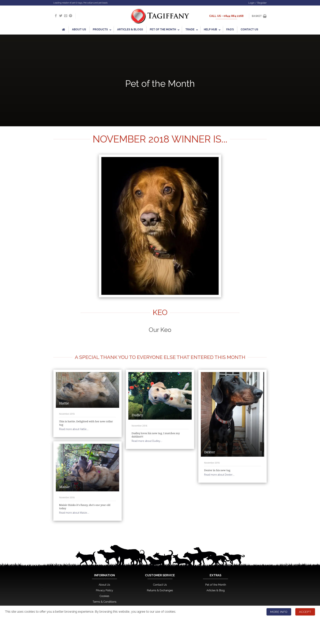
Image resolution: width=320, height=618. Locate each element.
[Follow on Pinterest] (70, 16)
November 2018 (66, 413)
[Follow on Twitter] (60, 16)
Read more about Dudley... (147, 440)
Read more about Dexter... (219, 474)
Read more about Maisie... (74, 512)
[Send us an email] (65, 16)
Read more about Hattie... (73, 429)
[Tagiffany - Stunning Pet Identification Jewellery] (160, 16)
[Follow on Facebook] (55, 16)
